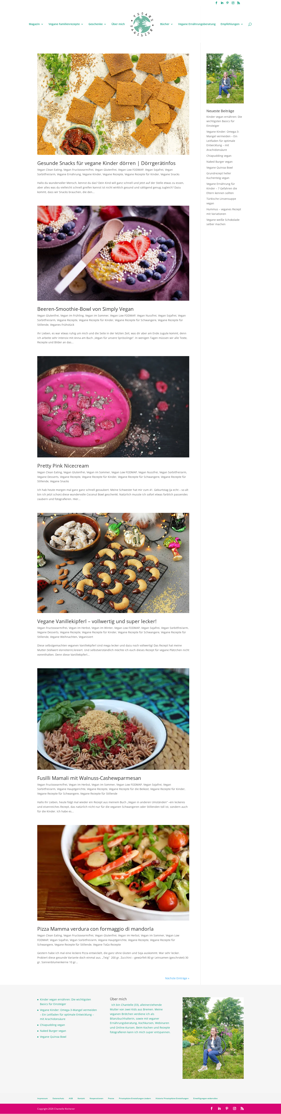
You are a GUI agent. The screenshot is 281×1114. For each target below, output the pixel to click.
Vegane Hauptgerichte (71, 789)
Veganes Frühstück (62, 324)
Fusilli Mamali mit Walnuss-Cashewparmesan (89, 778)
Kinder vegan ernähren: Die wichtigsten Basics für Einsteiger (224, 121)
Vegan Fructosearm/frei (78, 169)
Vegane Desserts (47, 477)
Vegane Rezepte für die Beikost (129, 789)
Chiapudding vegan (218, 156)
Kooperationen (96, 1098)
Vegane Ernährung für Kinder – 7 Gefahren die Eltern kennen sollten (221, 188)
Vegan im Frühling (72, 315)
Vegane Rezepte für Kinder (142, 174)
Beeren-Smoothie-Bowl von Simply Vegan (85, 308)
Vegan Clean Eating (49, 169)
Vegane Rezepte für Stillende (98, 793)
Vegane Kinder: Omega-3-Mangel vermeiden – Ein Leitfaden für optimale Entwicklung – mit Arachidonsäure (222, 141)
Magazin (34, 24)
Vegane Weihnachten (63, 637)
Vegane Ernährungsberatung (197, 24)
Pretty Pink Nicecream (63, 465)
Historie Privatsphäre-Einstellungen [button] (172, 1098)
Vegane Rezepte (113, 174)
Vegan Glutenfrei (106, 169)
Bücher (164, 24)
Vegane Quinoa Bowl (219, 167)
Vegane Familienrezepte (64, 24)
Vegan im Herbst (79, 628)
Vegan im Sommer (97, 315)
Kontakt (81, 1098)
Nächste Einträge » (177, 978)
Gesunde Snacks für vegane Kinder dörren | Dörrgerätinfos (106, 163)
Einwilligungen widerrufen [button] (205, 1098)
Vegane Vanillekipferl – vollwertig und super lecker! (97, 621)
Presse (111, 1098)
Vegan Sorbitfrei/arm (172, 472)
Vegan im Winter (102, 628)
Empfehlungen (230, 24)
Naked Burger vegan (219, 161)
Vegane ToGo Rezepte (107, 944)
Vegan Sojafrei (154, 169)
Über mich (118, 24)
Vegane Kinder (91, 174)
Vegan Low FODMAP (131, 169)
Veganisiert (86, 637)
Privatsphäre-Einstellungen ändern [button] (135, 1098)
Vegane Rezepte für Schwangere (135, 320)
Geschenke (96, 24)
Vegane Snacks (170, 174)
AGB (71, 1098)
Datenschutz (58, 1098)
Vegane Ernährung (69, 174)
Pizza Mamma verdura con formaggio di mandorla (95, 928)
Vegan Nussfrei (147, 315)
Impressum (42, 1098)
